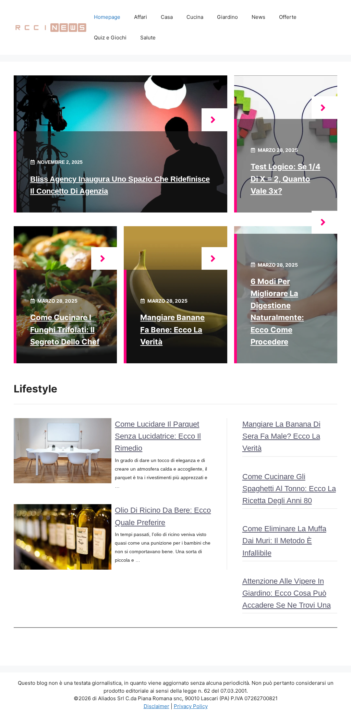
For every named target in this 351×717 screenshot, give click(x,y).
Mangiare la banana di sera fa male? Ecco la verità (281, 436)
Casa (167, 17)
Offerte (287, 17)
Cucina (194, 17)
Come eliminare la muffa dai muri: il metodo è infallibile (284, 540)
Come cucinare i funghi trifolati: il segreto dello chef (64, 329)
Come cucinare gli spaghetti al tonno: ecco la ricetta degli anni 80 (289, 488)
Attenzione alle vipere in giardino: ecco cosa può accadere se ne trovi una (286, 593)
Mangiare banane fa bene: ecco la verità (172, 329)
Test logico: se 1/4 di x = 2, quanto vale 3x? (285, 178)
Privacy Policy (191, 706)
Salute (148, 37)
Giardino (227, 17)
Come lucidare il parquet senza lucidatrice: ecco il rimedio (158, 436)
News (258, 17)
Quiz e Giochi (110, 37)
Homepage (107, 17)
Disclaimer (156, 706)
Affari (140, 17)
